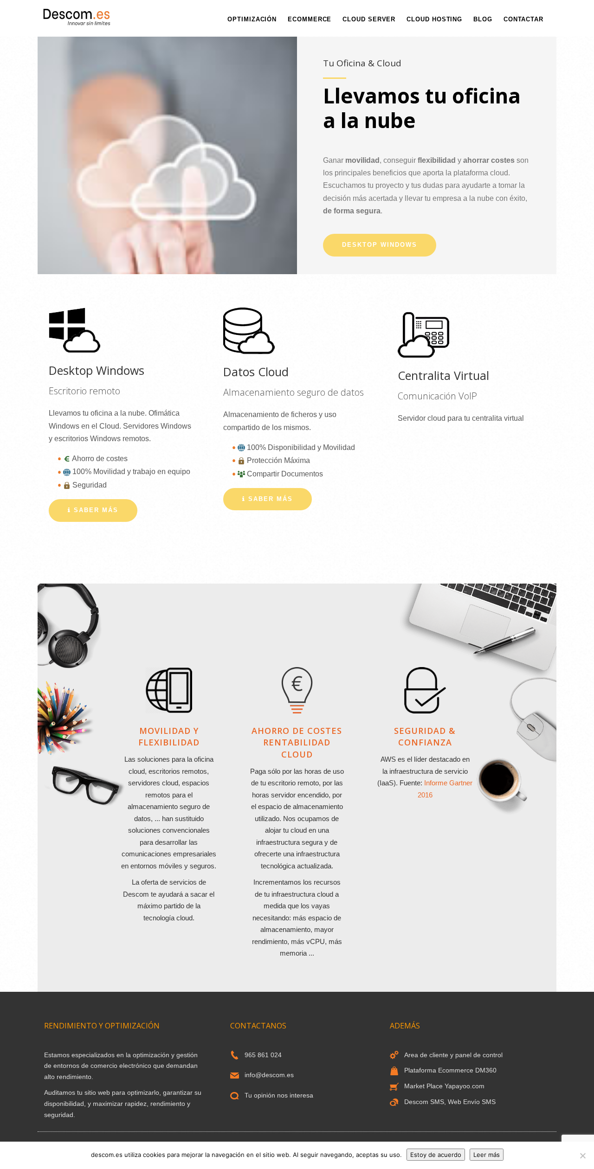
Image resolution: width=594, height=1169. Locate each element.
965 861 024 (263, 1055)
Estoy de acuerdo (435, 1154)
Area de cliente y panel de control (453, 1055)
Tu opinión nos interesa (279, 1095)
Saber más (94, 510)
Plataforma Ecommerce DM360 (450, 1070)
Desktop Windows (379, 244)
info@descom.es (269, 1075)
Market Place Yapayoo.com (444, 1086)
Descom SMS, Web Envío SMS (450, 1101)
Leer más (486, 1154)
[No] (582, 1155)
